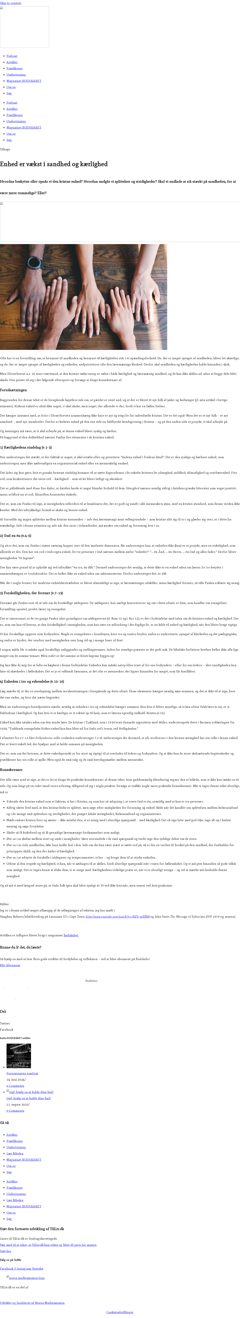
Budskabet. (71, 935)
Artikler (12, 62)
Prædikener (15, 68)
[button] (5, 149)
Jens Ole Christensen (100, 990)
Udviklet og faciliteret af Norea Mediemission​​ (32, 1303)
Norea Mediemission (15, 1293)
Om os (11, 87)
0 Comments (15, 1086)
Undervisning (16, 74)
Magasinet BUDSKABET (24, 81)
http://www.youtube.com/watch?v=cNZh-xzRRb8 (118, 916)
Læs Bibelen (15, 1153)
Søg (9, 93)
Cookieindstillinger (120, 1312)
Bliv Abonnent (10, 965)
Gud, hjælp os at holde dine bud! (29, 1098)
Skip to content (10, 3)
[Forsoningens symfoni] (19, 1067)
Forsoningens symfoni (22, 1073)
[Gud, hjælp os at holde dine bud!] (30, 1092)
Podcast (12, 56)
